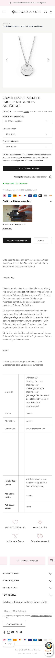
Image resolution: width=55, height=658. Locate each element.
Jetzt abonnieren (14, 624)
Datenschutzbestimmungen (41, 616)
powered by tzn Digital (27, 653)
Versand (26, 111)
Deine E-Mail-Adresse (15, 611)
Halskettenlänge (9, 129)
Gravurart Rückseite (11, 141)
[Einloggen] (45, 12)
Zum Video (7, 229)
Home (5, 24)
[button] (4, 12)
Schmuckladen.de (34, 650)
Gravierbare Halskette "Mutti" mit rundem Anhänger (23, 26)
